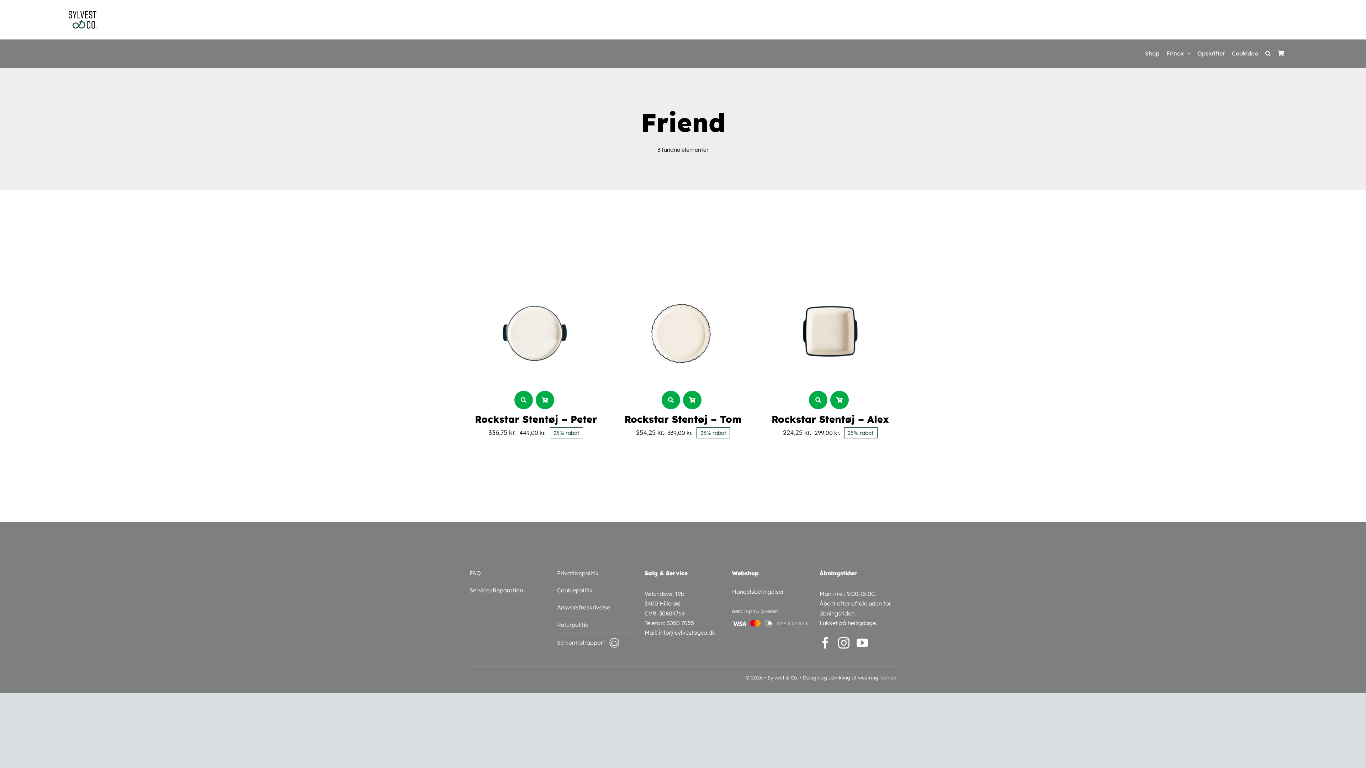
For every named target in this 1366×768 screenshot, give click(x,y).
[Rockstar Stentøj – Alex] (830, 271)
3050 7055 (680, 622)
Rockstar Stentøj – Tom (683, 419)
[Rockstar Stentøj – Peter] (535, 271)
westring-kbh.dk (877, 677)
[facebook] (825, 643)
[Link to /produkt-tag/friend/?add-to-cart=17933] (839, 400)
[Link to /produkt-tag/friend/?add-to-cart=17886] (692, 400)
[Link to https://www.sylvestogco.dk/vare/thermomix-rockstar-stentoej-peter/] (523, 400)
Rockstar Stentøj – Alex (830, 419)
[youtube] (862, 643)
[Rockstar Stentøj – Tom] (683, 271)
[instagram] (843, 643)
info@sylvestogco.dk (687, 632)
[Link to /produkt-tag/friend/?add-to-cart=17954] (545, 400)
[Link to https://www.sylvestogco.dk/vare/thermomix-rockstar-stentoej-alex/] (818, 400)
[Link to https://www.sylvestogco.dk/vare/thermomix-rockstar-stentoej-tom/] (671, 400)
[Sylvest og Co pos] (82, 13)
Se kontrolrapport (581, 642)
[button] (1268, 53)
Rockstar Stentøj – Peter (536, 419)
